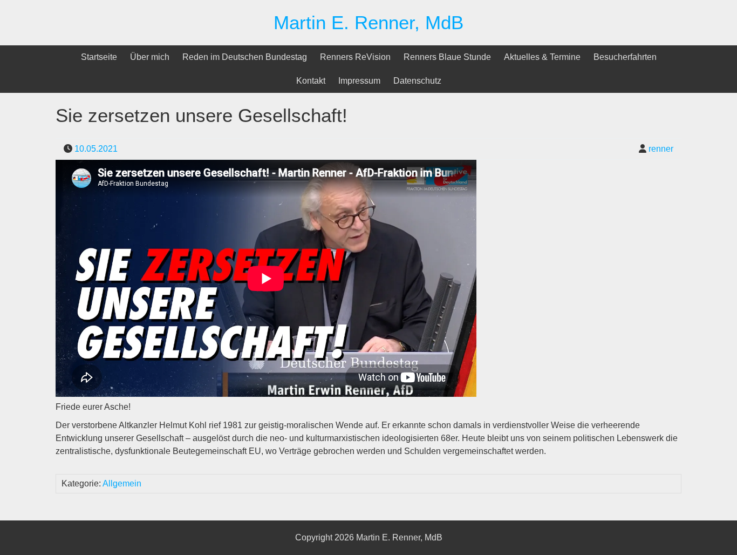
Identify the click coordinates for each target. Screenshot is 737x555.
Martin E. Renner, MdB (368, 22)
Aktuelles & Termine (542, 57)
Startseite (99, 57)
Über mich (149, 57)
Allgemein (122, 483)
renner (661, 148)
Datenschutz (417, 80)
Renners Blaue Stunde (447, 57)
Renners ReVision (355, 57)
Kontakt (310, 80)
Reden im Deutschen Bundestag (244, 57)
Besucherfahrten (625, 57)
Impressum (359, 80)
